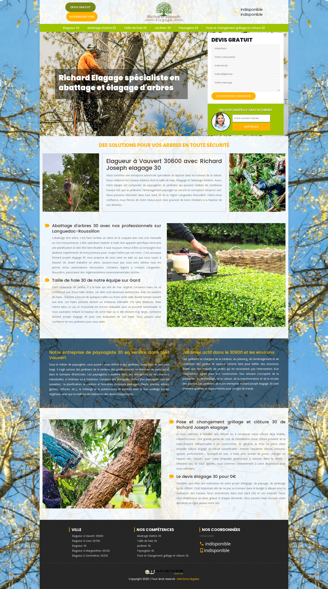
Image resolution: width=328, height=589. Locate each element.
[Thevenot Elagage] (164, 12)
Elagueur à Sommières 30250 (90, 555)
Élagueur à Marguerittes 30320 (91, 550)
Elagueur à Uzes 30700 (86, 541)
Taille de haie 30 (135, 28)
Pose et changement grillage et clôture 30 (235, 28)
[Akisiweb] (164, 573)
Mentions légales (188, 579)
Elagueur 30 (71, 28)
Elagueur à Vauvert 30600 (87, 536)
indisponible (218, 543)
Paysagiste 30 (188, 28)
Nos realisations (81, 17)
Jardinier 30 (163, 28)
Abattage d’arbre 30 (101, 28)
